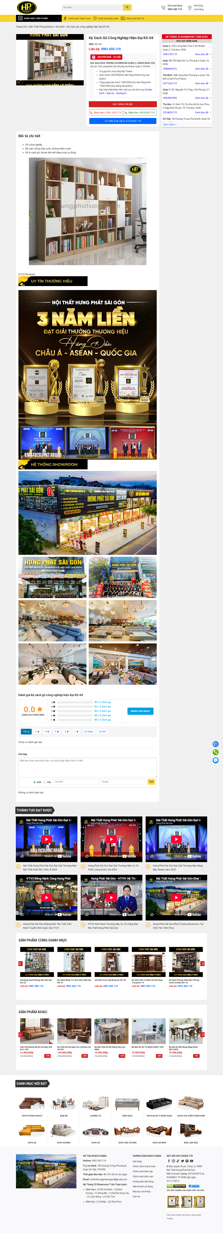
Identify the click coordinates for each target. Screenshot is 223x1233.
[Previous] (20, 970)
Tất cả (26, 731)
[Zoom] (20, 82)
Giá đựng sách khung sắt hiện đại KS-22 (36, 981)
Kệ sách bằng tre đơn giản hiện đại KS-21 (74, 981)
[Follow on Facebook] (168, 1161)
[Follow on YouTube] (191, 1161)
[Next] (202, 970)
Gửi (151, 781)
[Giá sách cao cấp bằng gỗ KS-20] (111, 962)
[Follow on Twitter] (182, 1161)
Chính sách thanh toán (79, 18)
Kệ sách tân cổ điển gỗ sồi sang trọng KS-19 (147, 981)
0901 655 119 (175, 9)
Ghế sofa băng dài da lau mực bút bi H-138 (36, 1048)
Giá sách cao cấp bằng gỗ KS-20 (110, 980)
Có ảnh (102, 731)
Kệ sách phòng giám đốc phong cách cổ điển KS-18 (184, 981)
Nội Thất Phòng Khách (41, 26)
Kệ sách (60, 26)
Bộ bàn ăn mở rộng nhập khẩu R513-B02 (183, 1048)
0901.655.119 (111, 49)
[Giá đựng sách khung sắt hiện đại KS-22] (37, 962)
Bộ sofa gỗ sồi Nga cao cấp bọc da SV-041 (74, 1048)
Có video (88, 731)
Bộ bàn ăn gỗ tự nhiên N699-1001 (148, 1047)
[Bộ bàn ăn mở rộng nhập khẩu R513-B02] (186, 1031)
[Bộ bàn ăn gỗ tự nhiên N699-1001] (149, 1031)
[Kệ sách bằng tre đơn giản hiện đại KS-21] (74, 962)
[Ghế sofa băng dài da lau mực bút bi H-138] (37, 1031)
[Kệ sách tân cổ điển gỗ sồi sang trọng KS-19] (149, 962)
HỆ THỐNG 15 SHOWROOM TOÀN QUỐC (187, 37)
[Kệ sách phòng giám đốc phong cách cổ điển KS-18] (186, 962)
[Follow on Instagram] (173, 1161)
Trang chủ (21, 26)
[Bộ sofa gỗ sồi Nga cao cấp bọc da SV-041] (74, 1031)
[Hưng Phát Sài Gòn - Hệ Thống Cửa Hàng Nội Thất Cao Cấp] (36, 7)
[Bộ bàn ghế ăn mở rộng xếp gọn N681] (111, 1031)
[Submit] (127, 7)
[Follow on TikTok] (177, 1161)
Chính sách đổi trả (135, 18)
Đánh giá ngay (140, 711)
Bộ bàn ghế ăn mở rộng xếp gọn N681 (110, 1048)
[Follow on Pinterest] (186, 1161)
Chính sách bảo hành (108, 18)
